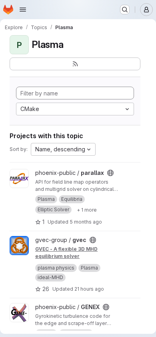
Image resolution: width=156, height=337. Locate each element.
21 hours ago (89, 289)
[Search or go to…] (125, 9)
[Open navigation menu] (22, 9)
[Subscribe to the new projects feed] (75, 63)
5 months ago (86, 222)
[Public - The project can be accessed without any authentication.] (110, 173)
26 (45, 288)
